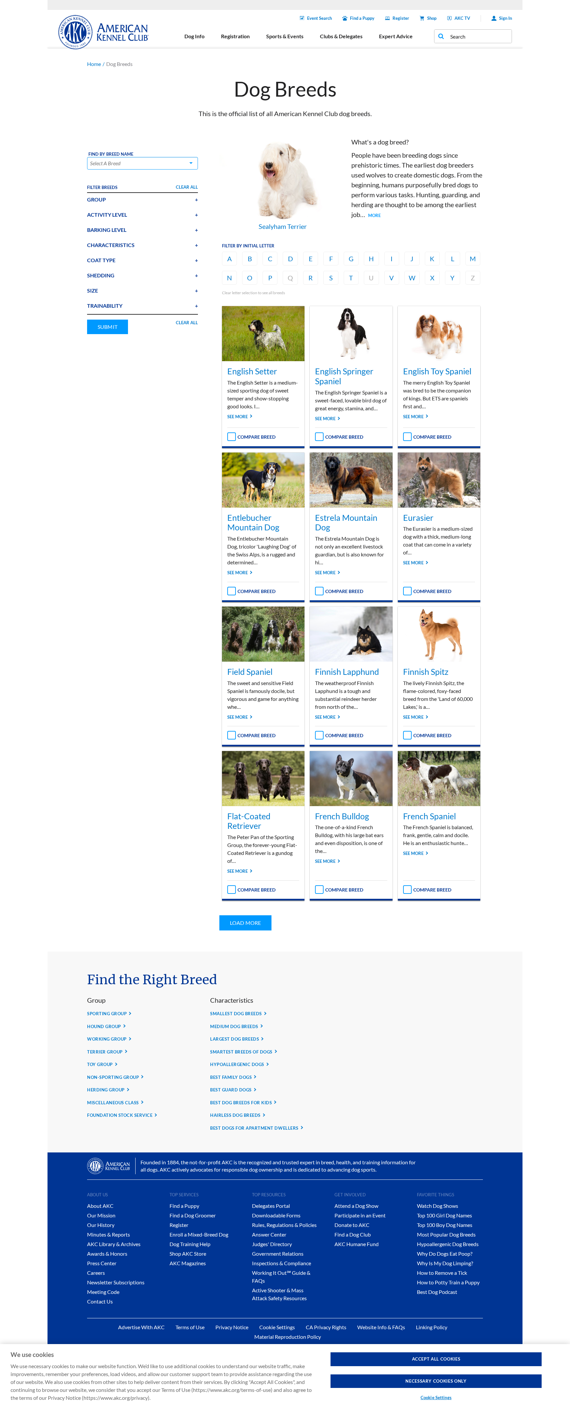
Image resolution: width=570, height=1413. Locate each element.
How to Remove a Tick (442, 1273)
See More (237, 416)
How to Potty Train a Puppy (448, 1282)
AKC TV (462, 18)
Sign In (505, 18)
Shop (431, 18)
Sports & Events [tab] (284, 36)
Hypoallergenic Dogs (237, 1064)
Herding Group (106, 1089)
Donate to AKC (351, 1225)
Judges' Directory (272, 1244)
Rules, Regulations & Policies (284, 1225)
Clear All (187, 187)
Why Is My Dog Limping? (445, 1263)
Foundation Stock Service (119, 1115)
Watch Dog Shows (437, 1206)
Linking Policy (431, 1327)
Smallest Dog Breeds (236, 1013)
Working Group (107, 1039)
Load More (245, 923)
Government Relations (277, 1253)
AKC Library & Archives (114, 1244)
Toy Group (100, 1064)
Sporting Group (107, 1013)
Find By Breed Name (110, 154)
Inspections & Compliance (281, 1263)
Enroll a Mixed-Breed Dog (199, 1234)
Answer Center (269, 1234)
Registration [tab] (235, 36)
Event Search (319, 18)
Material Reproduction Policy (287, 1337)
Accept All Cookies (436, 1359)
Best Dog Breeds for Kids (241, 1102)
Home (94, 64)
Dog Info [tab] (194, 36)
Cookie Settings (436, 1397)
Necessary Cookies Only (435, 1381)
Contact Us (100, 1301)
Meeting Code (103, 1292)
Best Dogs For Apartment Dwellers (254, 1128)
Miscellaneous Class (113, 1102)
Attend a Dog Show (356, 1206)
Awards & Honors (107, 1253)
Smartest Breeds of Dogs (241, 1051)
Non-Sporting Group (113, 1077)
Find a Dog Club (352, 1234)
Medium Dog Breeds (234, 1026)
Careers (96, 1273)
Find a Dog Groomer (193, 1215)
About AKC (100, 1206)
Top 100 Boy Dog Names (444, 1225)
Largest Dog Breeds (234, 1039)
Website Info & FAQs (381, 1327)
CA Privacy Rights (326, 1327)
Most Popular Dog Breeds (446, 1234)
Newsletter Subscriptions (115, 1282)
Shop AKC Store (188, 1253)
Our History (100, 1225)
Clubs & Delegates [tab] (341, 36)
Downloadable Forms (276, 1215)
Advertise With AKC (141, 1327)
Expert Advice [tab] (396, 36)
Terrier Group (105, 1051)
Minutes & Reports (108, 1234)
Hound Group (104, 1026)
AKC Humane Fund (356, 1244)
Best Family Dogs (231, 1077)
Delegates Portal (271, 1206)
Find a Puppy (362, 18)
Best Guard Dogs (231, 1089)
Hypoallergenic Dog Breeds (448, 1244)
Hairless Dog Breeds (235, 1115)
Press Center (101, 1263)
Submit (107, 327)
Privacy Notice (231, 1327)
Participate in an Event (360, 1215)
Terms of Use (190, 1327)
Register (401, 18)
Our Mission (101, 1215)
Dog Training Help (190, 1244)
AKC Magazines (188, 1263)
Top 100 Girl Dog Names (444, 1215)
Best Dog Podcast (437, 1292)
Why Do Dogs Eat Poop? (444, 1253)
